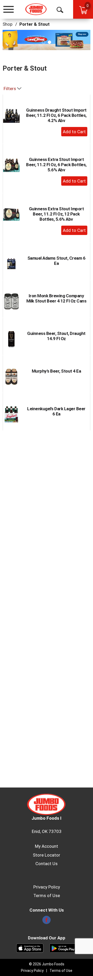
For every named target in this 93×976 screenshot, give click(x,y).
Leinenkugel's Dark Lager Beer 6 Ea (56, 411)
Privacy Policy (46, 887)
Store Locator (46, 855)
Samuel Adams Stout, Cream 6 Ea (56, 260)
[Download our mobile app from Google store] (63, 947)
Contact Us (46, 863)
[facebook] (46, 921)
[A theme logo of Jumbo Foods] (36, 9)
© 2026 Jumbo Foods (46, 964)
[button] (43, 42)
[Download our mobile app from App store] (29, 947)
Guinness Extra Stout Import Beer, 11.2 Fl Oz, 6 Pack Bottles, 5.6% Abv (56, 164)
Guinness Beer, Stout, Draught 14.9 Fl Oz (56, 336)
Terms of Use (46, 895)
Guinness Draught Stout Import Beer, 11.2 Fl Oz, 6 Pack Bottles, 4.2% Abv (56, 115)
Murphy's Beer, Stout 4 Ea (56, 371)
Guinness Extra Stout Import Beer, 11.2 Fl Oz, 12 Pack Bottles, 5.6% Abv (56, 214)
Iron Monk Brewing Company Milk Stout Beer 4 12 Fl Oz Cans (56, 298)
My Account (46, 846)
